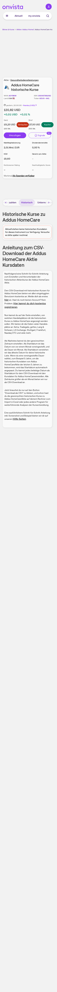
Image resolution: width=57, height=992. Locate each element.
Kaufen (47, 124)
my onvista (34, 15)
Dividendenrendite (40, 143)
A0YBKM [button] (12, 95)
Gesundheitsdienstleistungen (24, 80)
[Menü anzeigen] (7, 16)
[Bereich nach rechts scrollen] (48, 202)
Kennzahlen (9, 202)
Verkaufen (23, 124)
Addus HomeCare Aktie (32, 29)
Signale (41, 135)
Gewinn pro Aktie (39, 154)
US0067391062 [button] (44, 95)
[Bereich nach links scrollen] (6, 202)
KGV (6, 154)
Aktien (19, 29)
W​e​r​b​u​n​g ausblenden (38, 52)
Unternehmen (45, 202)
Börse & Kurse (8, 29)
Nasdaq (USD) (29, 105)
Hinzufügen (15, 135)
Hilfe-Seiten (19, 419)
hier (6, 299)
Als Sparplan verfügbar (23, 175)
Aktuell (18, 15)
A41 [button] (47, 98)
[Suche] (48, 16)
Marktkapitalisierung (12, 143)
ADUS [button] (41, 98)
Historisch (27, 202)
